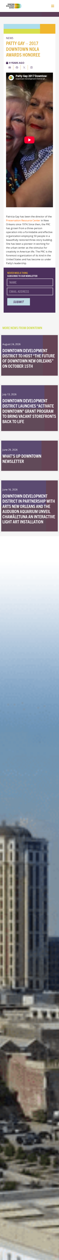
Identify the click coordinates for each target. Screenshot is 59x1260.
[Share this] (17, 67)
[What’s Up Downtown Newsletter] (29, 455)
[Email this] (9, 67)
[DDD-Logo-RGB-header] (12, 6)
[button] (52, 5)
